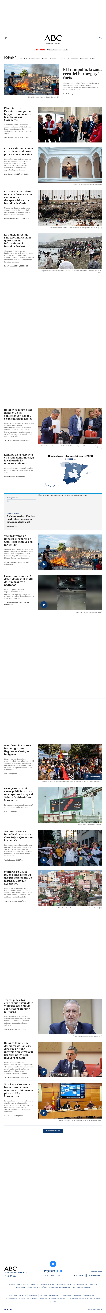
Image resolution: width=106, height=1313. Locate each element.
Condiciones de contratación (59, 1287)
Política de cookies (64, 1284)
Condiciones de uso (80, 1284)
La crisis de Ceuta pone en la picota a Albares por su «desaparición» (18, 151)
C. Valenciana (73, 59)
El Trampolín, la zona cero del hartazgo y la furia (82, 73)
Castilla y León (34, 59)
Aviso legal (93, 1284)
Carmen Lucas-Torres (12, 440)
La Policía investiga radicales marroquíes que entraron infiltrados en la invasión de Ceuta (17, 240)
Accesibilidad (20, 1287)
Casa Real (23, 59)
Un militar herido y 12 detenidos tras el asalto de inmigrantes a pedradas (18, 580)
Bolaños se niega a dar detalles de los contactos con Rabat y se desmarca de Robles (18, 414)
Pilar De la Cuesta (21, 602)
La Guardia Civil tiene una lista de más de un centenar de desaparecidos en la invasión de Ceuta (18, 197)
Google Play (95, 1275)
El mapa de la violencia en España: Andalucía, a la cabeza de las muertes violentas (19, 459)
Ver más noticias (53, 1131)
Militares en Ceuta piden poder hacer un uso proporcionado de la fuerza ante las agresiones (18, 877)
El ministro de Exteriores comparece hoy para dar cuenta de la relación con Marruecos (18, 114)
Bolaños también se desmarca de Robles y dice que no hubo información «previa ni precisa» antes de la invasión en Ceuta (18, 1050)
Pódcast (53, 1301)
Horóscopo (78, 1295)
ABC (6, 774)
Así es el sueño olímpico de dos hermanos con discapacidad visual (21, 519)
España (10, 57)
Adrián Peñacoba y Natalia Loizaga (16, 562)
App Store (79, 1275)
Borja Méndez (9, 218)
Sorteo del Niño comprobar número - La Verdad (83, 1298)
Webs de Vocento (94, 1309)
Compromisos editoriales (81, 1287)
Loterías (22, 1298)
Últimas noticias (11, 1298)
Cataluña (53, 59)
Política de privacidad (47, 1284)
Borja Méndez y (9, 602)
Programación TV (90, 1295)
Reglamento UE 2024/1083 (37, 1287)
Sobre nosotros (22, 1284)
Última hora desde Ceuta (57, 50)
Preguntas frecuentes (57, 1298)
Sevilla (57, 43)
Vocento (12, 1284)
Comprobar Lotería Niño (17, 1295)
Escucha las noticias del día (37, 1298)
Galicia (92, 59)
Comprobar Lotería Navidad (49, 1295)
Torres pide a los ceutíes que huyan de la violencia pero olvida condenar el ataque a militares (18, 1006)
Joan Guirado (9, 137)
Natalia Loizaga (68, 94)
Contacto (34, 1284)
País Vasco (84, 59)
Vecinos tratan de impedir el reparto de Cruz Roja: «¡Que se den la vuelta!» (18, 540)
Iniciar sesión (100, 38)
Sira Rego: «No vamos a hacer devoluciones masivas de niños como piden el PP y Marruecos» (18, 1090)
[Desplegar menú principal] (5, 38)
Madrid (44, 59)
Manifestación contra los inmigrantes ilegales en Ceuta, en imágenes (17, 750)
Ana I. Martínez (9, 477)
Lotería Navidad (66, 1295)
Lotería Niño (33, 1295)
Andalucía (62, 59)
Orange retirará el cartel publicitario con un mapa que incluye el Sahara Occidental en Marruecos (18, 794)
